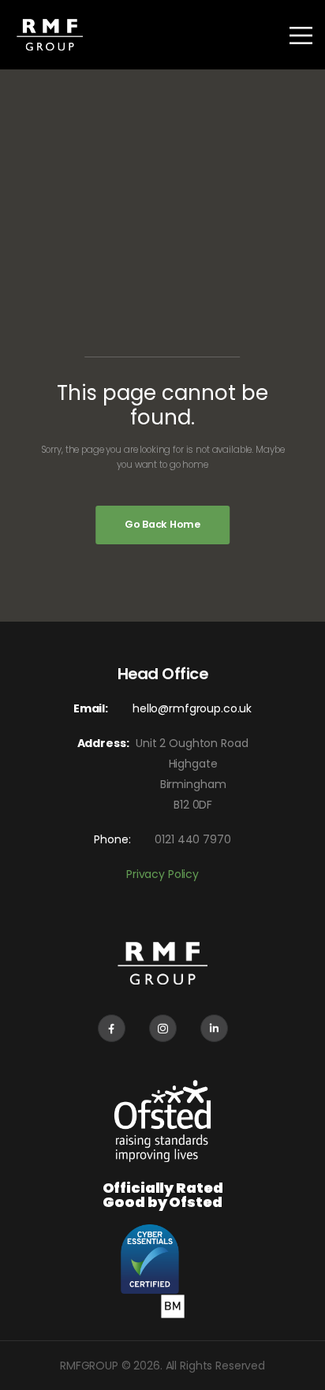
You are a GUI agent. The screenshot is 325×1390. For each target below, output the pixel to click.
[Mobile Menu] (292, 35)
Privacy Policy (162, 874)
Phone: (112, 839)
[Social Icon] (111, 1028)
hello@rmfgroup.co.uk (192, 708)
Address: (106, 743)
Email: (90, 708)
